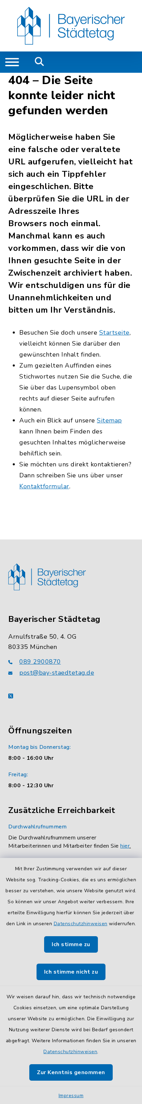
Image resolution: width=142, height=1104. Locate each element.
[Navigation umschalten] (12, 62)
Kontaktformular (44, 486)
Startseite (114, 332)
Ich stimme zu (71, 944)
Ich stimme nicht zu (71, 972)
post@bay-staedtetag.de (56, 673)
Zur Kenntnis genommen (71, 1072)
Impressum (71, 1095)
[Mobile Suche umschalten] (39, 62)
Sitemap (109, 420)
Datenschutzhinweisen (81, 923)
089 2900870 (40, 662)
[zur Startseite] (71, 25)
